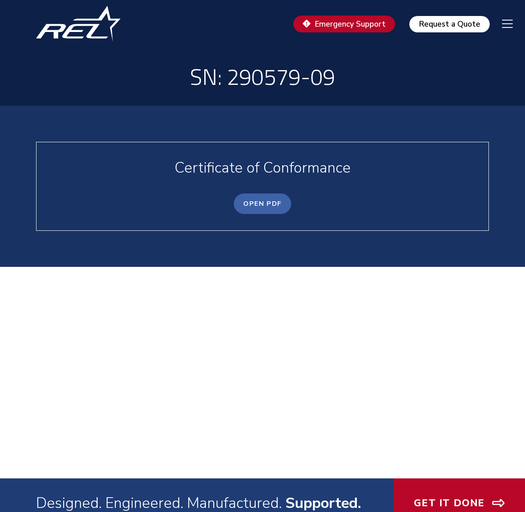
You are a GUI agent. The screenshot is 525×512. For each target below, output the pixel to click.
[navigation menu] (501, 24)
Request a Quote (449, 24)
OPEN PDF (262, 203)
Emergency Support (350, 24)
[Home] (82, 24)
